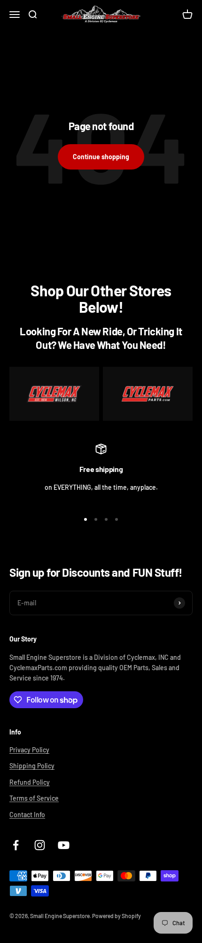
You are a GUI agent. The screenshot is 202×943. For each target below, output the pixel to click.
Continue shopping (101, 157)
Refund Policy (29, 782)
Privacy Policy (29, 750)
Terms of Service (34, 798)
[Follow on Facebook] (15, 845)
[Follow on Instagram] (39, 845)
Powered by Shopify (116, 915)
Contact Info (27, 815)
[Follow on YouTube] (63, 845)
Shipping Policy (31, 766)
